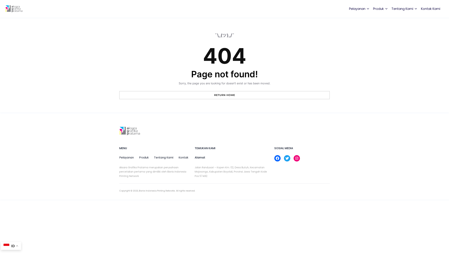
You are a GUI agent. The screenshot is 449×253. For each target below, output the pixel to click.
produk (144, 157)
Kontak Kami (430, 9)
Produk (378, 9)
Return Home (224, 95)
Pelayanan (357, 9)
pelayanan (126, 157)
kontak (183, 157)
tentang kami (163, 157)
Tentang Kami (402, 9)
